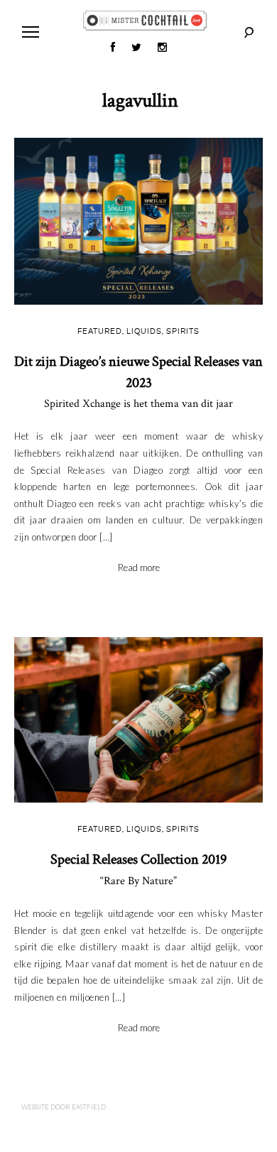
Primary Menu (30, 32)
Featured (99, 331)
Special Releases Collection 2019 (138, 869)
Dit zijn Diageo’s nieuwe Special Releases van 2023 (138, 381)
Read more (139, 567)
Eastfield (89, 1107)
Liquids (144, 331)
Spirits (183, 331)
